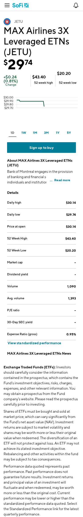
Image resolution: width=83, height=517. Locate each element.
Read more (62, 180)
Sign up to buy (41, 147)
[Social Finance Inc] (21, 5)
